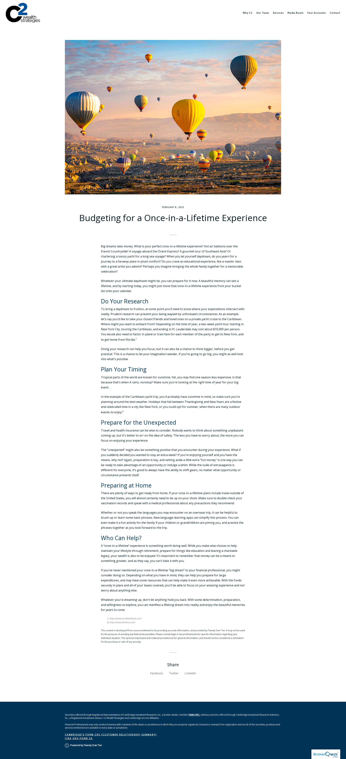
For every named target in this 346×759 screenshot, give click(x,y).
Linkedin (190, 673)
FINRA (192, 714)
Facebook (156, 673)
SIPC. (197, 714)
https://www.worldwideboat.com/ (126, 618)
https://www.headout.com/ (122, 622)
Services (278, 12)
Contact (335, 12)
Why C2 (247, 12)
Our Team (262, 12)
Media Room (295, 12)
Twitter (174, 673)
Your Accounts (316, 12)
